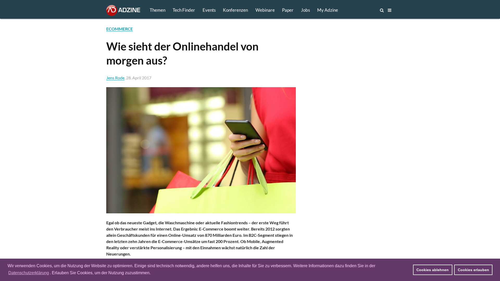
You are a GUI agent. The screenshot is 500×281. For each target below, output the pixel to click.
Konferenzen (235, 10)
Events (209, 10)
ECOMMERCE (119, 28)
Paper (287, 10)
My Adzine (327, 10)
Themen (157, 10)
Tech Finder (184, 10)
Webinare (265, 10)
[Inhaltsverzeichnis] (389, 10)
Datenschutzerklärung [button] (28, 273)
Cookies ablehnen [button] (432, 270)
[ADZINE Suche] (364, 10)
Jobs (305, 10)
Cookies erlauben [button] (473, 270)
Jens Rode (115, 77)
